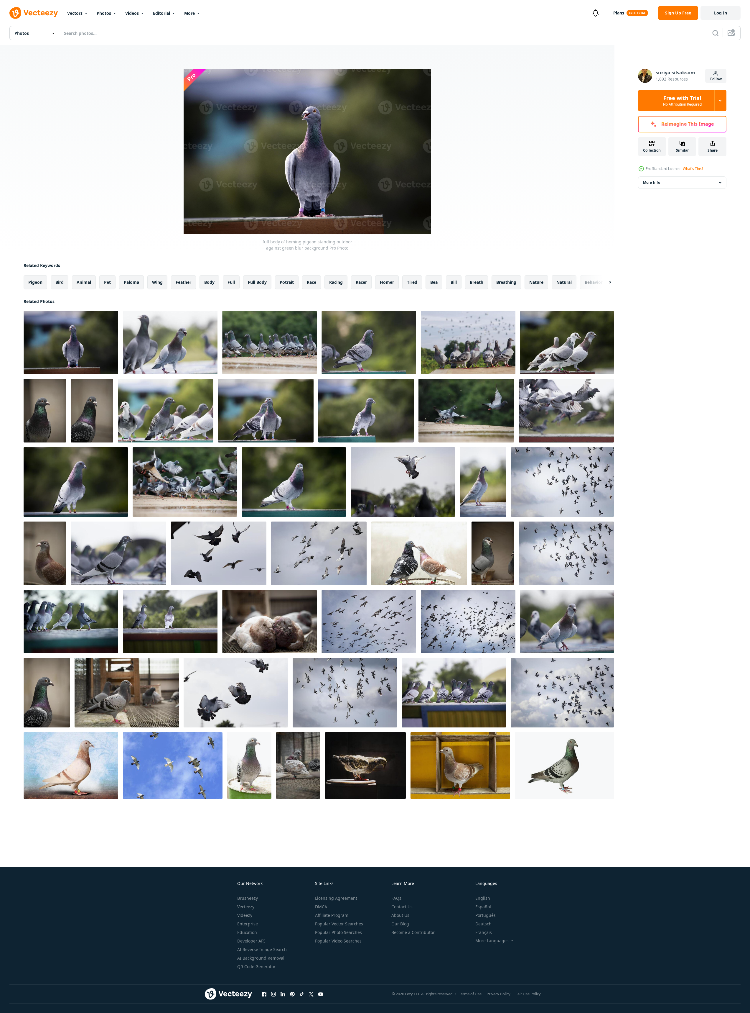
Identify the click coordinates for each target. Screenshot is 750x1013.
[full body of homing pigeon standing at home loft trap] (118, 553)
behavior (594, 282)
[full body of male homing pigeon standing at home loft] (76, 482)
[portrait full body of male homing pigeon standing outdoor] (294, 482)
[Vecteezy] (33, 13)
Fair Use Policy (528, 993)
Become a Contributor (413, 932)
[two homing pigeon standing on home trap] (170, 621)
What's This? (693, 168)
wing (157, 282)
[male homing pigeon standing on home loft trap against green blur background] (369, 342)
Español (483, 906)
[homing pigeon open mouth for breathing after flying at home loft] (170, 342)
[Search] (715, 33)
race (311, 282)
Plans (618, 13)
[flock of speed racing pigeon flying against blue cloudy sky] (369, 621)
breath (476, 282)
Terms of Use (470, 993)
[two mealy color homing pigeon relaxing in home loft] (269, 621)
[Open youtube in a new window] (320, 993)
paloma (131, 282)
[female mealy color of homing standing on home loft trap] (483, 482)
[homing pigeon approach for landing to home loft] (218, 553)
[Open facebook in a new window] (264, 993)
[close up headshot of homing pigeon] (45, 410)
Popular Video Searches (338, 941)
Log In (720, 13)
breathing (506, 282)
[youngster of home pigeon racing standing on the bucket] (365, 765)
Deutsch (483, 924)
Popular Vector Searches (339, 924)
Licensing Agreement (336, 898)
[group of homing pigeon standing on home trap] (454, 692)
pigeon (35, 282)
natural (564, 282)
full (231, 282)
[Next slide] (605, 282)
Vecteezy (245, 906)
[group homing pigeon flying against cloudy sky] (562, 482)
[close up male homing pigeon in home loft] (493, 553)
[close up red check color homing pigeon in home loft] (45, 553)
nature (536, 282)
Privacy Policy (498, 993)
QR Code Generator (256, 966)
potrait (287, 282)
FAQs (396, 898)
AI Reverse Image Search (262, 949)
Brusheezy (247, 898)
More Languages (492, 940)
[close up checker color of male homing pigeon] (92, 410)
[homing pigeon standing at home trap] (165, 410)
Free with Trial (682, 100)
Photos (104, 13)
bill (454, 282)
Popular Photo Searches (338, 932)
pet (107, 282)
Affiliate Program (331, 915)
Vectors (75, 13)
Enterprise (247, 924)
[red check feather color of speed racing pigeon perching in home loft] (460, 765)
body (209, 282)
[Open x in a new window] (311, 993)
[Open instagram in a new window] (273, 993)
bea (434, 282)
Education (247, 932)
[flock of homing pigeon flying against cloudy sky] (319, 553)
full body (257, 282)
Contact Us (402, 906)
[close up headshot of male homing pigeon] (47, 692)
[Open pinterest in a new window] (292, 993)
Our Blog (400, 924)
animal (84, 282)
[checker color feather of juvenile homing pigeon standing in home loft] (127, 692)
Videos (132, 13)
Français (483, 932)
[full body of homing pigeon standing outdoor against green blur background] (71, 342)
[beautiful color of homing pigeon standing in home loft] (419, 553)
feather (183, 282)
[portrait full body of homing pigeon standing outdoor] (366, 410)
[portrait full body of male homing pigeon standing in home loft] (249, 765)
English (482, 898)
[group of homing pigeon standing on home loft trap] (269, 342)
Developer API (251, 941)
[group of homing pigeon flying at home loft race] (466, 410)
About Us (400, 915)
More (189, 13)
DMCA (321, 906)
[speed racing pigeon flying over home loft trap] (566, 410)
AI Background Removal (260, 958)
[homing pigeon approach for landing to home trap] (403, 482)
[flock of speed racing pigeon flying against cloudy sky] (468, 621)
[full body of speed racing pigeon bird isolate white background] (71, 765)
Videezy (244, 915)
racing (336, 282)
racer (361, 282)
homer (387, 282)
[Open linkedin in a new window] (283, 993)
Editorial (161, 13)
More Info (651, 182)
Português (485, 915)
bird (59, 282)
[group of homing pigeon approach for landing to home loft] (236, 692)
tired (412, 282)
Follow (716, 78)
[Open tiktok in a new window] (301, 993)
